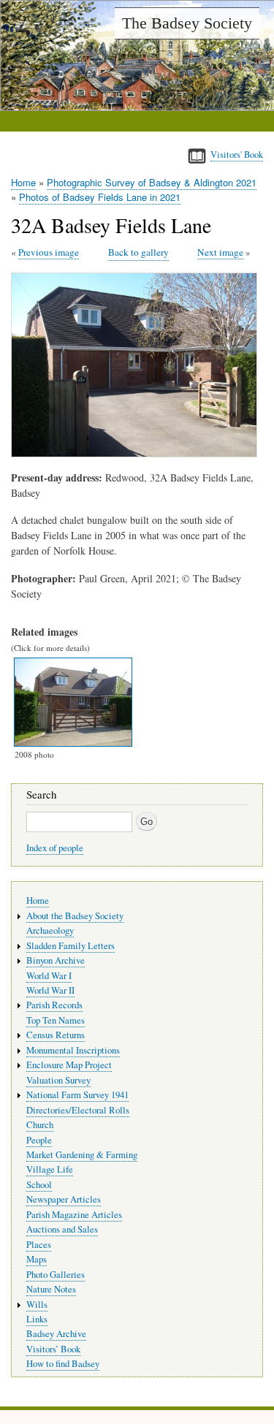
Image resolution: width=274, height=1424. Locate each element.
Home (23, 182)
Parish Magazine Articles (74, 1214)
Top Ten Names (55, 1020)
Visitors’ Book (53, 1349)
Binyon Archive (55, 960)
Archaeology (50, 930)
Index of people (54, 848)
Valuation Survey (58, 1080)
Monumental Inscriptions (73, 1050)
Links (36, 1319)
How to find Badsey (62, 1364)
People (39, 1140)
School (39, 1185)
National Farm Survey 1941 (77, 1095)
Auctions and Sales (62, 1229)
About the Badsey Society (74, 916)
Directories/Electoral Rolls (77, 1110)
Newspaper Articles (63, 1199)
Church (39, 1125)
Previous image (48, 252)
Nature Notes (51, 1289)
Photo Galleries (55, 1274)
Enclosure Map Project (69, 1065)
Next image (220, 252)
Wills (36, 1304)
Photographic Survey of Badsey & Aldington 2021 (151, 182)
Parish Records (54, 1005)
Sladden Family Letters (70, 946)
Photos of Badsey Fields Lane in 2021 (99, 197)
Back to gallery (138, 252)
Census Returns (55, 1035)
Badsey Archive (56, 1334)
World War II (50, 990)
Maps (36, 1259)
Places (38, 1244)
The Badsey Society (187, 23)
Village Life (49, 1169)
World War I (49, 976)
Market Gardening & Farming (81, 1155)
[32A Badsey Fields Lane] (137, 453)
